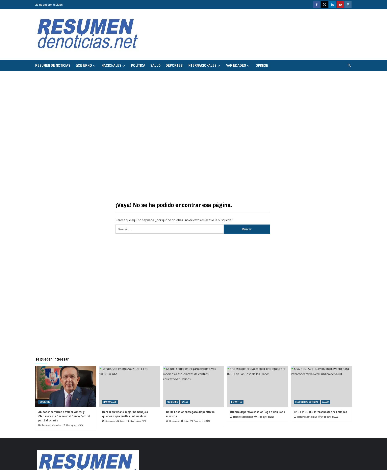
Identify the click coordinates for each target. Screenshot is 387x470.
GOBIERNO (83, 65)
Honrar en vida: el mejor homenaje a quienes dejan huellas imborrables (125, 414)
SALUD (155, 65)
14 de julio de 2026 (138, 421)
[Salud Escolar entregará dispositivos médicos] (193, 386)
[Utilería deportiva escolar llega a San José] (257, 386)
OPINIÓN (262, 65)
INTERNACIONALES (202, 65)
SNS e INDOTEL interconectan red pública (320, 412)
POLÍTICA (138, 65)
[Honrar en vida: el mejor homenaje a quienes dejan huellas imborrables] (129, 386)
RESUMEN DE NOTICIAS (52, 65)
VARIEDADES (236, 65)
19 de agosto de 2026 (74, 425)
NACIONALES (111, 65)
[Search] (349, 65)
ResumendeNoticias (51, 425)
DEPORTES (174, 65)
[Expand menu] (94, 66)
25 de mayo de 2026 (202, 421)
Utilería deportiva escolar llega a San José (257, 412)
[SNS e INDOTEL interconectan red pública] (321, 386)
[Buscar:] (169, 229)
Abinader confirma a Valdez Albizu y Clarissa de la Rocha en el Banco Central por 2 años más (64, 416)
